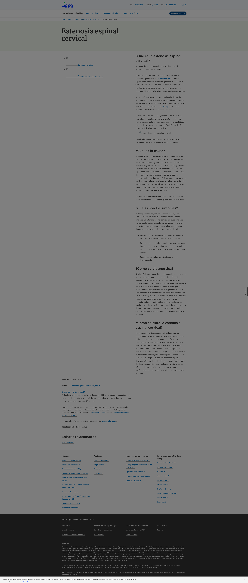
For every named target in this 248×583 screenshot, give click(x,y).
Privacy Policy (23, 581)
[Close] (245, 579)
